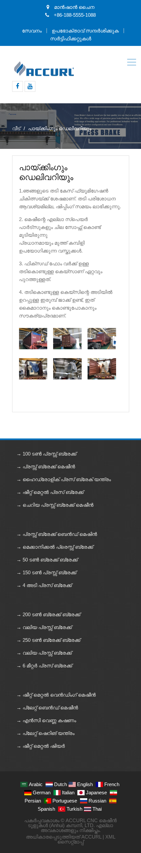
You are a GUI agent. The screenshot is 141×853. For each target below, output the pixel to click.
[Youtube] (30, 86)
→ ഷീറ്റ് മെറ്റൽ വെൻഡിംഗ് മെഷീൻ (56, 695)
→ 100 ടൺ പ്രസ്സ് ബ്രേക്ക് (46, 454)
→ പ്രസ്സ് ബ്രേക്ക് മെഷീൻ (45, 466)
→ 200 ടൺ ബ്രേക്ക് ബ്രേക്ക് (48, 614)
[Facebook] (17, 86)
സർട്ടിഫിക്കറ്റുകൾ (70, 38)
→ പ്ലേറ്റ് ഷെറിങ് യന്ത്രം (45, 733)
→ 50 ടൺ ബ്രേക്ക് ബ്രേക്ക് (47, 559)
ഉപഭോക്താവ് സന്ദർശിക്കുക (85, 30)
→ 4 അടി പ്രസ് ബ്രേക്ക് (44, 585)
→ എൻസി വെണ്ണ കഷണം (46, 720)
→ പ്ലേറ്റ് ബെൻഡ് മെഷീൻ (47, 707)
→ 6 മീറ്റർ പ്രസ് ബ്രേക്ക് (44, 665)
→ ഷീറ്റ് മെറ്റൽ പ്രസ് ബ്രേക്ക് (50, 492)
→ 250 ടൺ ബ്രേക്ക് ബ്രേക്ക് (48, 640)
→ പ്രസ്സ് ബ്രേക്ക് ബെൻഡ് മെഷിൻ (56, 534)
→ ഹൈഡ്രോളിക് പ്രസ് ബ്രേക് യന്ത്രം (63, 479)
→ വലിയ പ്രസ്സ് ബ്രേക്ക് (44, 627)
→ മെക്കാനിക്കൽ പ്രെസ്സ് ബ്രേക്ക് (54, 547)
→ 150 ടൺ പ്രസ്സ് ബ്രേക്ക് (46, 572)
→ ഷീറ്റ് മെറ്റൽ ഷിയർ (40, 746)
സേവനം (32, 30)
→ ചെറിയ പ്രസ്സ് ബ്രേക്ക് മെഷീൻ (54, 505)
